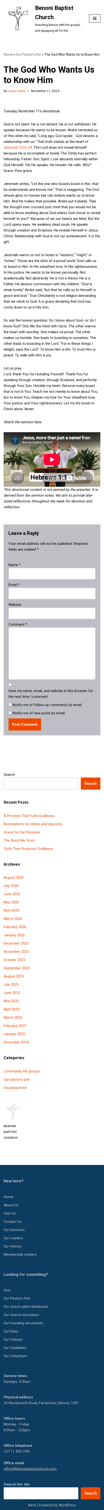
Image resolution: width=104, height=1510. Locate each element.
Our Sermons (14, 1230)
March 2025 (13, 1017)
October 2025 (14, 960)
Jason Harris (17, 91)
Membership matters (20, 1254)
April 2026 (11, 910)
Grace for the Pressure (22, 832)
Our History (13, 1246)
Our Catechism (15, 1356)
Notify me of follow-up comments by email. (47, 705)
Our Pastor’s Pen (28, 54)
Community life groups (22, 1071)
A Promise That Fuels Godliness (29, 816)
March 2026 (13, 919)
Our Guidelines (15, 1348)
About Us (11, 1205)
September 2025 (17, 968)
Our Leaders (13, 1238)
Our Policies (13, 1339)
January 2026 (14, 935)
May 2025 (11, 1001)
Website (14, 604)
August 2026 (14, 877)
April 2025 (11, 1009)
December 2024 (16, 1042)
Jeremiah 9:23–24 (18, 147)
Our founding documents (23, 1323)
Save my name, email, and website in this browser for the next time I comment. (50, 694)
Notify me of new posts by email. (39, 713)
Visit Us (10, 1213)
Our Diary (11, 1331)
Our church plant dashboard (26, 1306)
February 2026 (15, 927)
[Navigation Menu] (94, 18)
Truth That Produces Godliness (28, 849)
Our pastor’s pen (17, 1079)
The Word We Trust (19, 840)
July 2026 (11, 886)
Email (14, 585)
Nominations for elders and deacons (33, 824)
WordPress (67, 1505)
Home (8, 54)
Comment (17, 624)
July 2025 (11, 984)
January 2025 (14, 1034)
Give (7, 1290)
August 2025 (14, 976)
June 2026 (12, 894)
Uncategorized (15, 1088)
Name (14, 565)
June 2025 (12, 993)
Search (9, 774)
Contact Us (13, 1221)
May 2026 (11, 902)
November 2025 (16, 951)
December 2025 (16, 943)
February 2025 (15, 1026)
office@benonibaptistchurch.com (30, 1469)
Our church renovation (21, 1315)
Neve (32, 1505)
